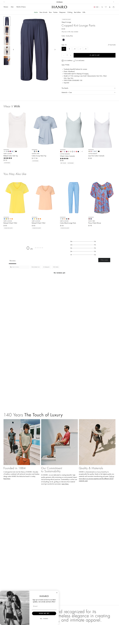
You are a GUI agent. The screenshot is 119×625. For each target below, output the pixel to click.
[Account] (110, 7)
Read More (7, 478)
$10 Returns (80, 60)
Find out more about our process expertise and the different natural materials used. (96, 479)
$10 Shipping (68, 60)
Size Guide (112, 44)
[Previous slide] (4, 2)
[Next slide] (113, 2)
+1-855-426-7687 (63, 1)
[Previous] (6, 198)
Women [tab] (6, 7)
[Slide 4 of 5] (7, 50)
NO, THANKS (44, 618)
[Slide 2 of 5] (7, 31)
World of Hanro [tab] (21, 7)
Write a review (104, 260)
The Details (65, 88)
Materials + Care (67, 92)
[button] (83, 241)
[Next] (28, 198)
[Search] (102, 7)
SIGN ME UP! (44, 613)
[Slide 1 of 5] (7, 21)
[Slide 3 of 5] (7, 40)
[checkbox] (56, 267)
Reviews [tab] (12, 261)
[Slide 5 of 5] (7, 60)
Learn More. (65, 484)
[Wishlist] (106, 7)
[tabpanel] (59, 278)
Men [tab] (12, 7)
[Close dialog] (57, 593)
